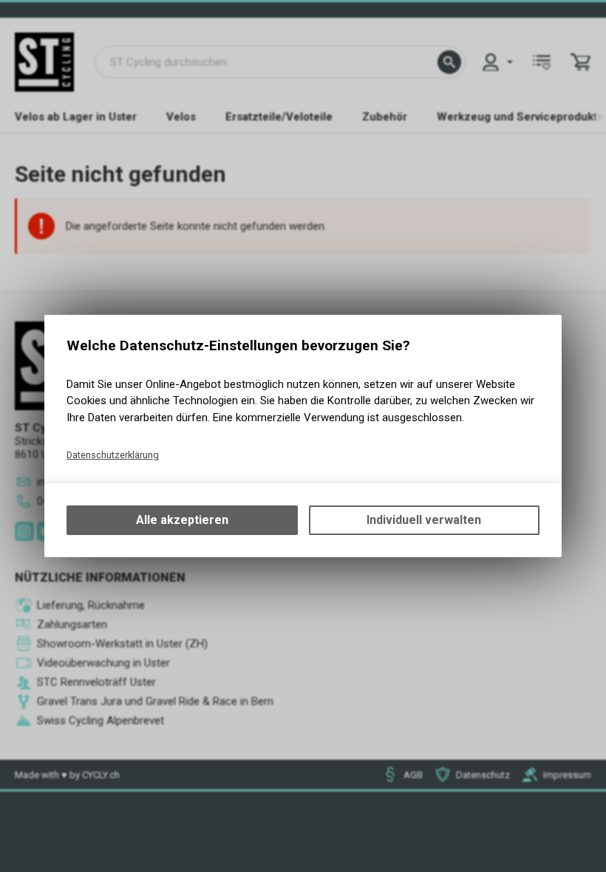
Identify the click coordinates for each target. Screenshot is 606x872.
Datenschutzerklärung (113, 454)
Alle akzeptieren (182, 520)
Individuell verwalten (424, 520)
